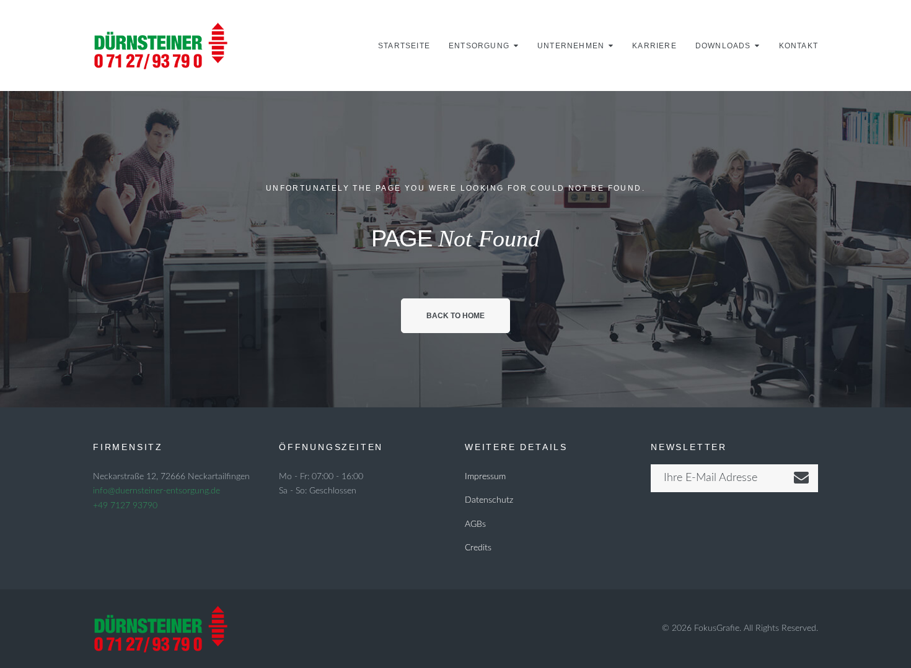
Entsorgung (479, 45)
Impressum (485, 476)
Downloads (723, 45)
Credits (478, 548)
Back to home (455, 315)
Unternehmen (570, 45)
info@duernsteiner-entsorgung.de (156, 491)
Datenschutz (489, 500)
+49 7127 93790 (125, 505)
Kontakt (798, 45)
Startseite (404, 45)
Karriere (654, 45)
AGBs (475, 524)
